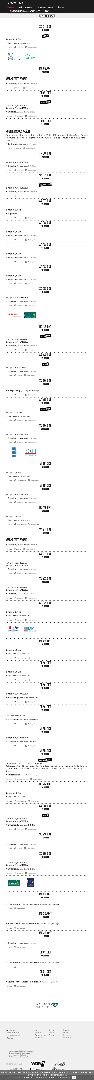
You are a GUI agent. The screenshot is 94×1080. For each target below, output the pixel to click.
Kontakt (65, 1033)
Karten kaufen (20, 47)
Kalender (11, 7)
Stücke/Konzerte (25, 7)
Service (51, 1030)
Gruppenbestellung (21, 480)
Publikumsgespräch (18, 131)
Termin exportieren (32, 47)
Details (10, 47)
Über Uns (61, 7)
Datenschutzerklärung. (64, 1077)
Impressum (66, 1035)
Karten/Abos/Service (45, 7)
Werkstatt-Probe (16, 79)
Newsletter (66, 1030)
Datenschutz (67, 1038)
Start (46, 11)
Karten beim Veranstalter (22, 779)
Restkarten (19, 375)
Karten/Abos (39, 1038)
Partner (51, 1035)
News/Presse (35, 11)
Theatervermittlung (17, 11)
